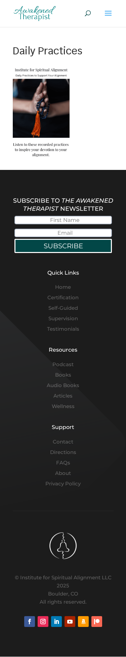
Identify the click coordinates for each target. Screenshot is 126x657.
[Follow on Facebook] (29, 621)
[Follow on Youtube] (70, 621)
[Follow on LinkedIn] (56, 621)
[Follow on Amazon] (83, 621)
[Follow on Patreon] (96, 621)
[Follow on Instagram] (43, 621)
